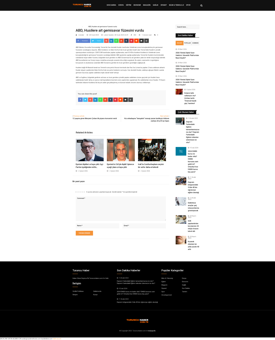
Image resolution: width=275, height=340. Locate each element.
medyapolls (151, 331)
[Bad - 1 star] (76, 192)
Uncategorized (166, 295)
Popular (187, 43)
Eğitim (128, 5)
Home (79, 26)
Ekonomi (137, 5)
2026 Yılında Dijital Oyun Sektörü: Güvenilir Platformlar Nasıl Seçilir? (187, 55)
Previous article (78, 116)
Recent (179, 43)
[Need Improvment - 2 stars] (78, 192)
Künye (95, 295)
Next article (164, 116)
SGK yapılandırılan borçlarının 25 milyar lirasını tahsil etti (193, 226)
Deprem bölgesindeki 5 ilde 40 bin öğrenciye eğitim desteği (193, 187)
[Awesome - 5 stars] (84, 192)
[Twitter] (85, 100)
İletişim (75, 295)
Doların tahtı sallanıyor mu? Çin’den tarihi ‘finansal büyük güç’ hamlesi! (190, 98)
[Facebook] (80, 100)
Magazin (146, 5)
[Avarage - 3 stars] (80, 192)
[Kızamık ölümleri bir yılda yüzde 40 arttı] (181, 240)
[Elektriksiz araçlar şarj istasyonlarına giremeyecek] (181, 201)
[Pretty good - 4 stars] (82, 192)
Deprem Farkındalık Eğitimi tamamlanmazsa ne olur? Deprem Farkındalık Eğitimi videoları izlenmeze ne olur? (192, 132)
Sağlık (155, 5)
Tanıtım (184, 292)
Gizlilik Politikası (78, 291)
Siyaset (164, 5)
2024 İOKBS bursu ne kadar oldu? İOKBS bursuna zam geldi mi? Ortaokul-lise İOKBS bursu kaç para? (193, 161)
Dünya (121, 5)
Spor (188, 5)
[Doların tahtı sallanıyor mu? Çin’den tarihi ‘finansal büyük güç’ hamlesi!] (179, 92)
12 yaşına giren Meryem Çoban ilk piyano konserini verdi (95, 118)
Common (195, 43)
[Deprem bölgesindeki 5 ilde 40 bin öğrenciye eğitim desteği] (181, 180)
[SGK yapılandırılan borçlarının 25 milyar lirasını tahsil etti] (181, 219)
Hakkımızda (97, 291)
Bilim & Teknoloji (176, 5)
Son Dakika (111, 5)
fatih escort (57, 339)
